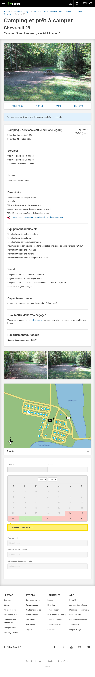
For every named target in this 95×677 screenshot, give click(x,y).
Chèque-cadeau (32, 605)
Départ (50, 464)
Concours (51, 630)
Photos (39, 106)
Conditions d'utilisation (78, 620)
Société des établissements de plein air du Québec (14, 4)
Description (17, 106)
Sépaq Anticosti (10, 628)
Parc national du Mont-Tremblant (57, 12)
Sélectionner (14, 543)
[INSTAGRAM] (63, 647)
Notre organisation (11, 633)
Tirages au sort (53, 610)
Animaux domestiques (78, 605)
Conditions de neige (33, 610)
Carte (58, 106)
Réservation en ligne (21, 12)
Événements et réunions (57, 615)
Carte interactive (32, 615)
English (51, 661)
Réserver (87, 3)
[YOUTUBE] (71, 647)
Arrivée (10, 464)
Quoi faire (7, 600)
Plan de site (40, 661)
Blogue (50, 600)
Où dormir (8, 605)
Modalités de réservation (79, 610)
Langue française (76, 630)
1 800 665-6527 (12, 647)
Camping (37, 12)
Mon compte (31, 620)
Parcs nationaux (10, 610)
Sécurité (72, 600)
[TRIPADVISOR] (80, 647)
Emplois (29, 630)
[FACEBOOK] (55, 647)
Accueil (7, 12)
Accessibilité (74, 625)
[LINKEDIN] (88, 647)
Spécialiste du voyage (56, 625)
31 (25, 518)
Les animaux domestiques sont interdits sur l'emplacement (37, 217)
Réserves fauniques (11, 615)
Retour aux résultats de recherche (48, 117)
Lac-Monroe (80, 12)
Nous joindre (30, 625)
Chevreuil (8, 14)
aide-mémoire (37, 320)
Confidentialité (75, 615)
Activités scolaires (55, 620)
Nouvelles (51, 605)
